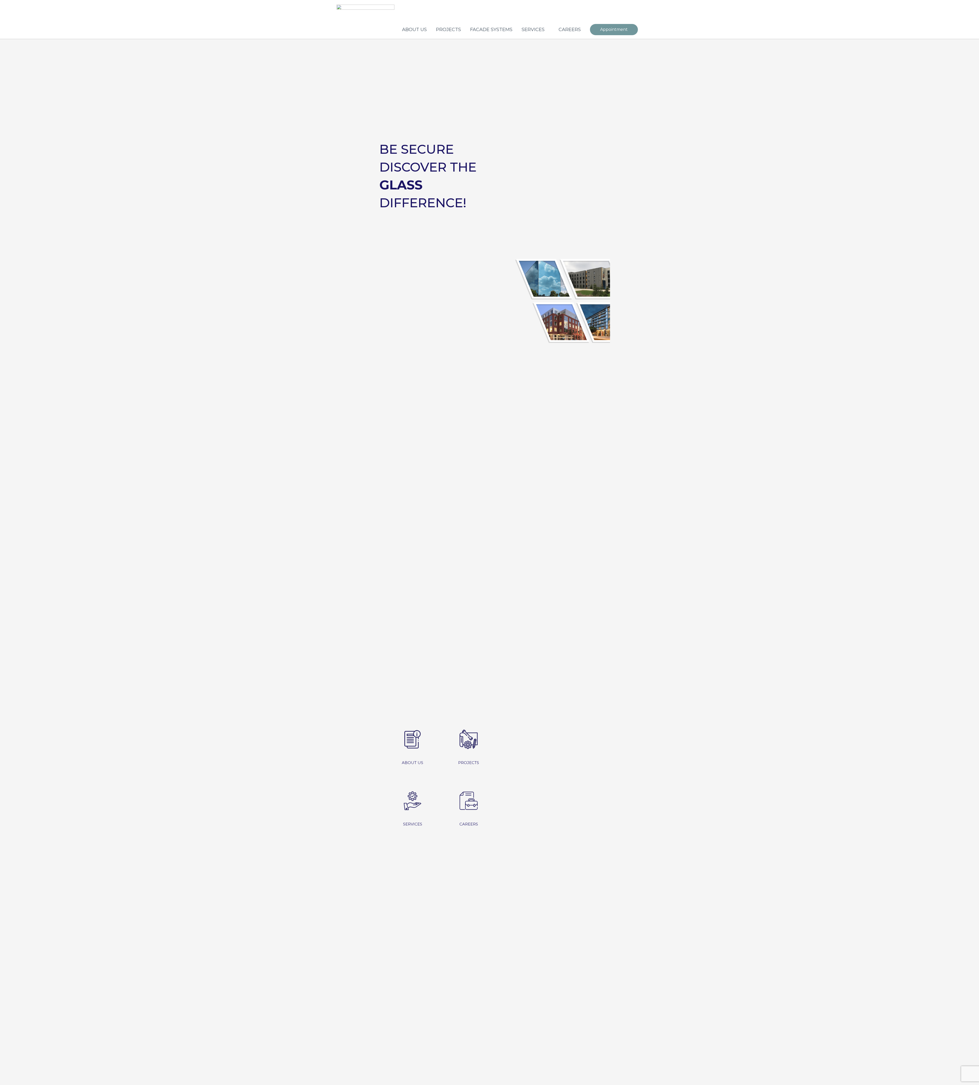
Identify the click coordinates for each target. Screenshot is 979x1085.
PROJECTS (448, 29)
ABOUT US (414, 29)
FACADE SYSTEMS (491, 29)
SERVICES (533, 29)
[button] (614, 29)
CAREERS (570, 29)
